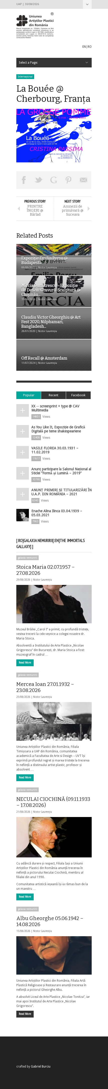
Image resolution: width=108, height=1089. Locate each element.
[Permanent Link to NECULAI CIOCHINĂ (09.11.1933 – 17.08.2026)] (54, 837)
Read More (25, 662)
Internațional (25, 76)
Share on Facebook (23, 180)
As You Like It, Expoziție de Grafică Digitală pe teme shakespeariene (58, 429)
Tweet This (38, 180)
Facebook (78, 395)
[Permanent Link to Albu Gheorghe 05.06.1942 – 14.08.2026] (54, 955)
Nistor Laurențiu (42, 579)
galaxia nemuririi (27, 557)
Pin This (68, 180)
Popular (28, 395)
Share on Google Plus (53, 180)
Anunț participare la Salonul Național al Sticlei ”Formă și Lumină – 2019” (61, 471)
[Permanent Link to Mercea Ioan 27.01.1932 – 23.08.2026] (54, 721)
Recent (53, 395)
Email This (83, 180)
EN (84, 46)
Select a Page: (87, 4)
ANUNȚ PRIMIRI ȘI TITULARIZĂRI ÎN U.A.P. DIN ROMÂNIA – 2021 (61, 492)
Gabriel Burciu (40, 1066)
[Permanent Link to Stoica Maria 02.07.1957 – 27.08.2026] (54, 604)
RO (90, 46)
